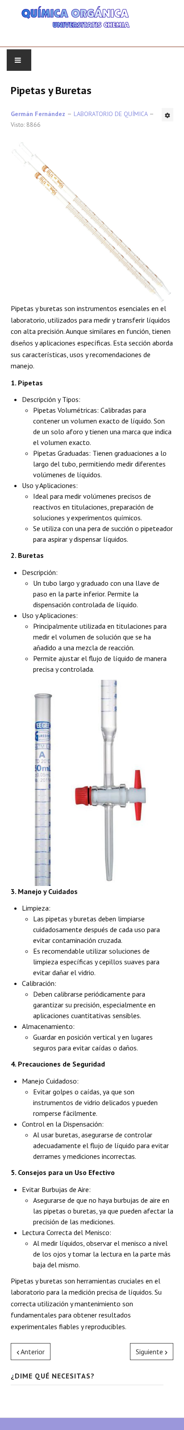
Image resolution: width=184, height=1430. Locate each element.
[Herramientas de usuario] (167, 114)
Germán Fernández (38, 114)
